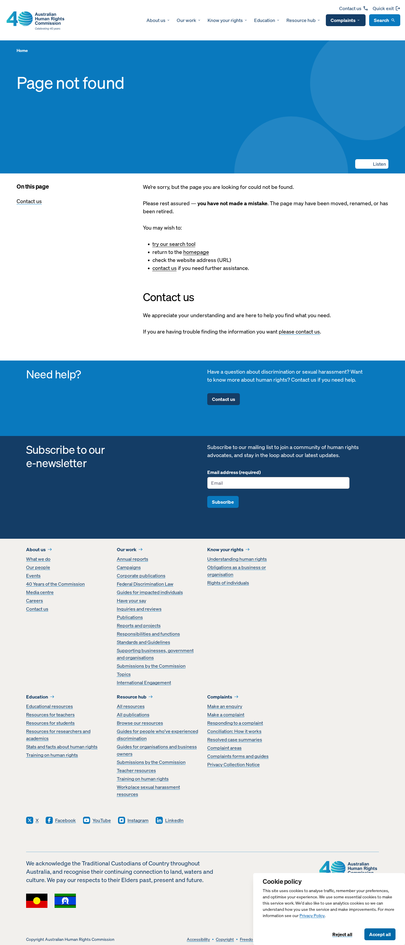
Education (264, 20)
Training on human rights (52, 754)
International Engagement (144, 682)
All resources (131, 706)
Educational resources (49, 706)
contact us (164, 268)
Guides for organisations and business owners (157, 750)
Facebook (65, 820)
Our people (38, 567)
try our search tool (173, 244)
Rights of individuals (228, 582)
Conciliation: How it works (234, 731)
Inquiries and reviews (139, 608)
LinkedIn (174, 820)
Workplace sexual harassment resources (148, 790)
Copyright (225, 939)
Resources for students (50, 722)
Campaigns (129, 567)
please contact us (299, 331)
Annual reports (132, 558)
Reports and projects (139, 625)
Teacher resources (136, 770)
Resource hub (301, 20)
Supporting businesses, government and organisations (155, 654)
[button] (371, 164)
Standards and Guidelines (143, 642)
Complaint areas (224, 747)
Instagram (138, 820)
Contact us (350, 8)
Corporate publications (141, 575)
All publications (133, 714)
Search (381, 20)
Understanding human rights (237, 558)
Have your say (131, 600)
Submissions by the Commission (151, 665)
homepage (196, 252)
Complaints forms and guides (238, 756)
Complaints (343, 20)
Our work (186, 20)
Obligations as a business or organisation (236, 571)
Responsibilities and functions (148, 633)
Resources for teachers (50, 714)
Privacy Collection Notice (233, 764)
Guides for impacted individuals (150, 592)
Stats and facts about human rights (62, 746)
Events (33, 575)
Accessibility (198, 939)
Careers (34, 600)
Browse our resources (140, 722)
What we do (38, 558)
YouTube (102, 820)
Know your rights (225, 20)
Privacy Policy (312, 916)
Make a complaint (225, 714)
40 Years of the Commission (55, 583)
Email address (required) (234, 472)
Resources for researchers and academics (58, 735)
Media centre (40, 592)
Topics (124, 674)
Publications (130, 617)
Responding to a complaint (235, 722)
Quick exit (383, 8)
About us (155, 20)
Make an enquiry (224, 706)
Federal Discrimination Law (145, 583)
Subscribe (223, 502)
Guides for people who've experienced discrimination (157, 735)
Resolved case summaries (234, 739)
